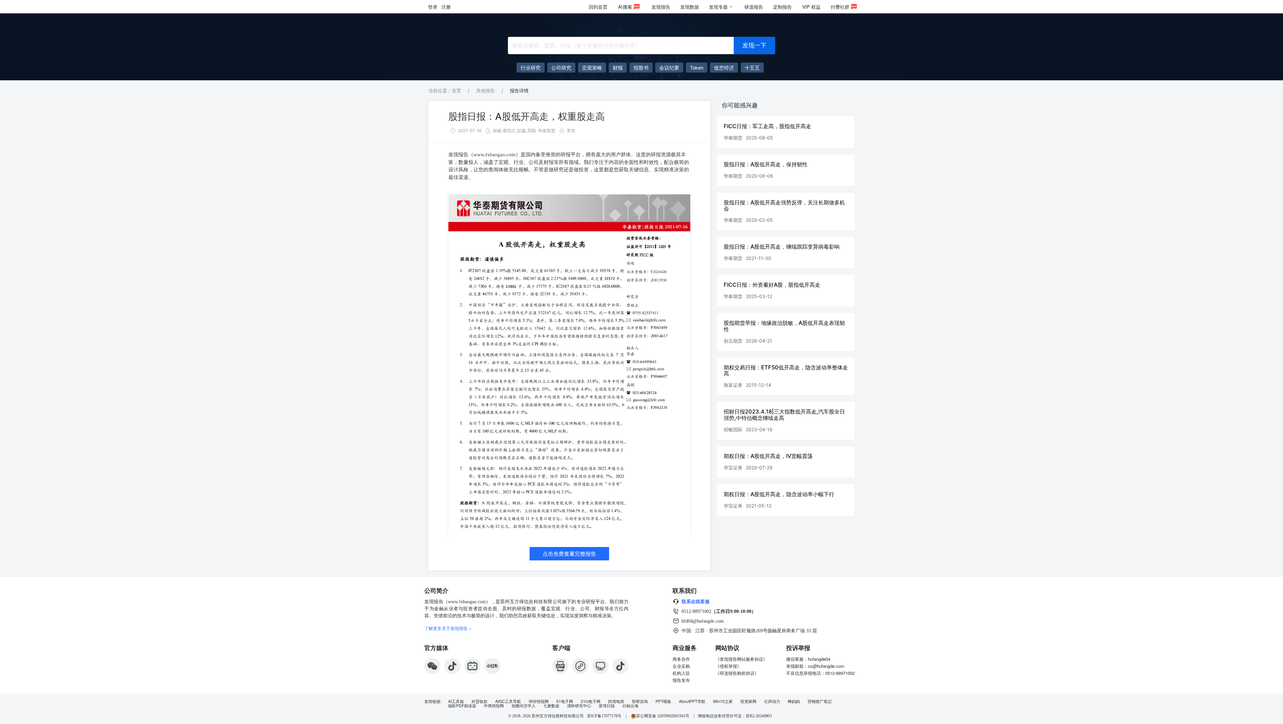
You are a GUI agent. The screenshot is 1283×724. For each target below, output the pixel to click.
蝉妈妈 (794, 701)
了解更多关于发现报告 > (448, 628)
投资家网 (748, 701)
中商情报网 (494, 705)
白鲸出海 (630, 705)
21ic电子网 (590, 701)
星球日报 (607, 705)
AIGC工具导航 (508, 701)
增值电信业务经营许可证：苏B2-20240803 (735, 716)
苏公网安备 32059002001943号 (663, 716)
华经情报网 (539, 701)
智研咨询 (640, 701)
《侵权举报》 (728, 666)
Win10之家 (723, 701)
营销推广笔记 (820, 701)
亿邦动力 (772, 701)
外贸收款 (479, 701)
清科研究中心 (579, 705)
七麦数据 (551, 705)
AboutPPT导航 (692, 701)
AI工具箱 (456, 701)
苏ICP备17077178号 (604, 716)
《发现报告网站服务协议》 (741, 659)
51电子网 (564, 701)
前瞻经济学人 (524, 705)
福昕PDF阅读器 (462, 705)
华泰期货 (546, 130)
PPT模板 (663, 701)
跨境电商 (616, 701)
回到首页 (598, 6)
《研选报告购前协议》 (737, 673)
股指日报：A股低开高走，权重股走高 (526, 116)
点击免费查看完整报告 (569, 553)
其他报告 (485, 90)
